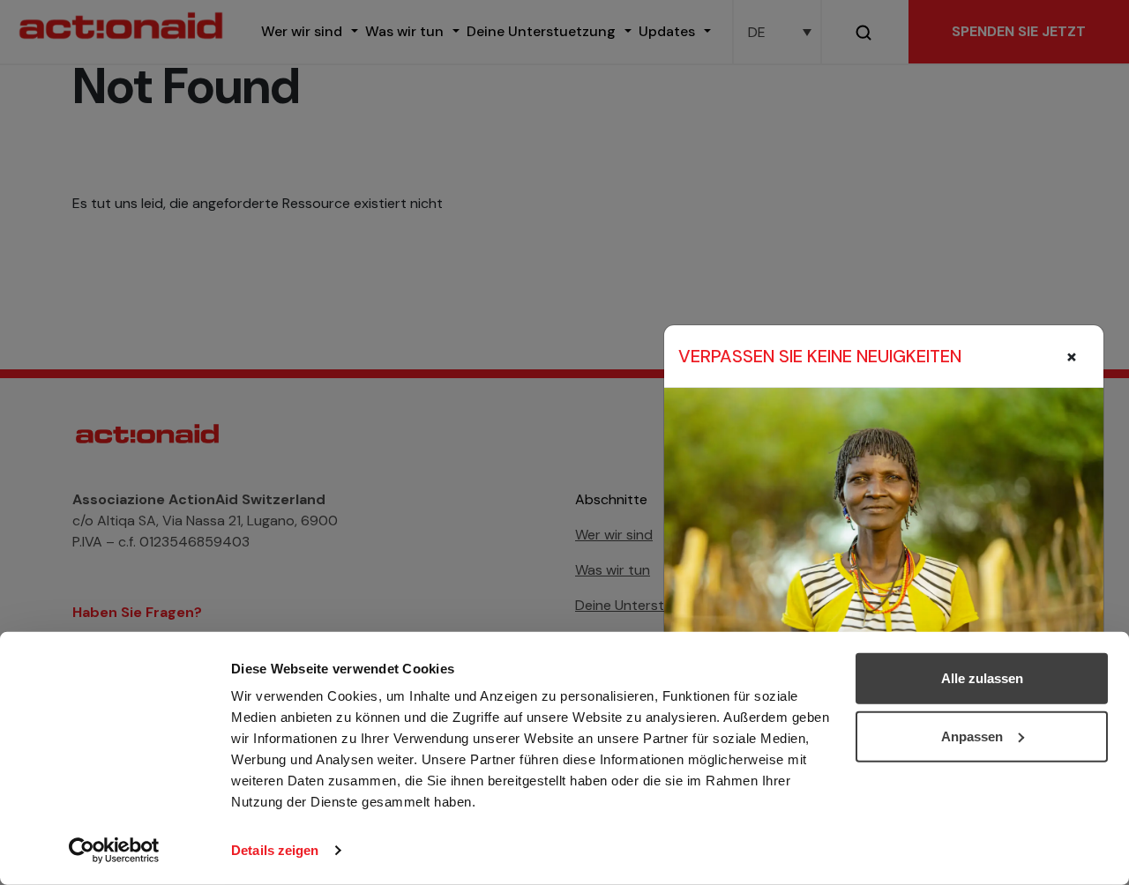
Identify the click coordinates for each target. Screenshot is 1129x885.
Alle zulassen (982, 678)
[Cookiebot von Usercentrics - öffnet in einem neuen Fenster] (114, 850)
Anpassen (972, 735)
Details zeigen (274, 850)
